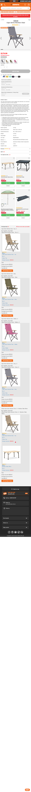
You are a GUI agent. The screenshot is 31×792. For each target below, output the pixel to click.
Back (3, 19)
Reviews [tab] (5, 148)
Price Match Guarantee (5, 55)
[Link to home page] (15, 4)
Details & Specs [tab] (4, 99)
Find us (15, 508)
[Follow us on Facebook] (9, 532)
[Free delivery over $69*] (7, 12)
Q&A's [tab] (3, 151)
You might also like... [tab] (5, 154)
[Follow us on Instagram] (12, 532)
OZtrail (15, 21)
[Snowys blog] (22, 532)
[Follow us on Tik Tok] (18, 532)
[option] (8, 164)
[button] (3, 166)
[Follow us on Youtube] (15, 532)
